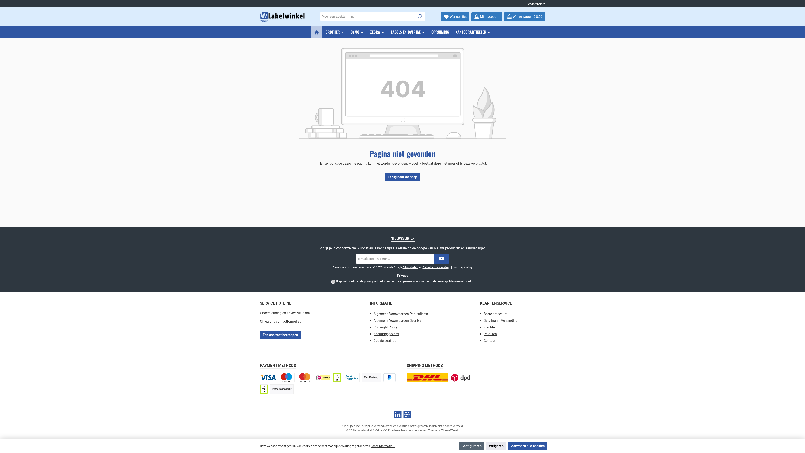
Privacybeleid (410, 267)
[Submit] (441, 259)
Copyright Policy (386, 327)
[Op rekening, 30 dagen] (337, 377)
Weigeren (496, 446)
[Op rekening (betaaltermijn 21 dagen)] (264, 389)
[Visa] (268, 377)
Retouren (490, 334)
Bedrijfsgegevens (386, 334)
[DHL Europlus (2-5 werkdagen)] (427, 377)
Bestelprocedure (495, 314)
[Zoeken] (420, 16)
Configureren (472, 446)
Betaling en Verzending (501, 321)
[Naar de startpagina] (283, 17)
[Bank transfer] (351, 377)
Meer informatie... (383, 446)
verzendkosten (383, 426)
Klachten (490, 327)
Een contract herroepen (280, 335)
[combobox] (367, 16)
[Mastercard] (305, 377)
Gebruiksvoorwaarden (436, 267)
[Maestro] (286, 377)
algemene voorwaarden (415, 281)
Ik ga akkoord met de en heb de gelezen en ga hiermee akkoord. (405, 281)
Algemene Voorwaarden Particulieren (401, 314)
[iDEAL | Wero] (323, 377)
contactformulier (288, 321)
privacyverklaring (375, 281)
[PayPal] (389, 377)
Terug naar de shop (402, 177)
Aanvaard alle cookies (528, 446)
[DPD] (460, 377)
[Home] (316, 32)
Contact (489, 341)
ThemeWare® (450, 430)
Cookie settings (385, 341)
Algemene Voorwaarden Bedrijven (398, 321)
